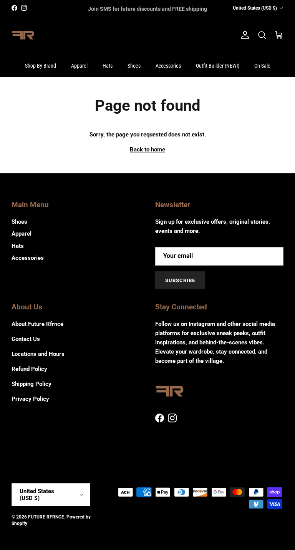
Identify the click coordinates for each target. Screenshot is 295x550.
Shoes (134, 66)
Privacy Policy (30, 398)
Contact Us (26, 339)
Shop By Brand (40, 66)
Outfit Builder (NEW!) (217, 66)
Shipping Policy (31, 384)
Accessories (168, 66)
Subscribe (180, 280)
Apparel (79, 66)
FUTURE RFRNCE (46, 517)
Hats (108, 66)
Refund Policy (29, 369)
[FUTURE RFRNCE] (23, 35)
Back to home (147, 149)
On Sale (262, 66)
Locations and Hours (38, 354)
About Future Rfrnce (37, 324)
